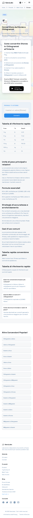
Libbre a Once (7, 362)
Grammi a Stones (8, 415)
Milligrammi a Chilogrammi (10, 421)
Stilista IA (4, 487)
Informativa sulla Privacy (10, 514)
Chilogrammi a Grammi (9, 374)
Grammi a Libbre (7, 409)
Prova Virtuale (6, 482)
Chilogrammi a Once (8, 386)
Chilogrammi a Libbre (9, 339)
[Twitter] (7, 502)
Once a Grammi (7, 356)
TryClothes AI (6, 470)
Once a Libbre (7, 368)
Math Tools (20, 7)
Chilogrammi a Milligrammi (10, 380)
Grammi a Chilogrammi (9, 398)
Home (3, 7)
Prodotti (11, 7)
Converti (16, 115)
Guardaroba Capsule (8, 489)
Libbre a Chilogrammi (9, 345)
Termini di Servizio (24, 514)
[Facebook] (3, 502)
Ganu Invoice (5, 474)
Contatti (4, 459)
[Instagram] (10, 502)
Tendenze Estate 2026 (8, 492)
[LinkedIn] (14, 502)
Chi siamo (4, 457)
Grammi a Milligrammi (9, 404)
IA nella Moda (6, 484)
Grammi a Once (7, 350)
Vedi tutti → (5, 494)
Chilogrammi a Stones (9, 392)
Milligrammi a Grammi (9, 427)
